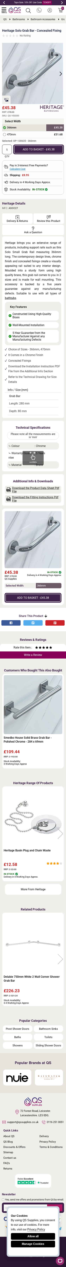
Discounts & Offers (14, 1147)
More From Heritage (33, 889)
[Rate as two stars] (38, 648)
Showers (17, 1045)
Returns (7, 1168)
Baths (17, 1037)
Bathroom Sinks (48, 1028)
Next (62, 2)
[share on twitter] (33, 623)
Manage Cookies (33, 1243)
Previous (4, 2)
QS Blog (8, 1141)
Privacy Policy (47, 1141)
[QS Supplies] (14, 10)
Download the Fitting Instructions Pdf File (35, 499)
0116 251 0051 (55, 1122)
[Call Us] (39, 10)
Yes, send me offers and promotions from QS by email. (34, 1199)
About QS (8, 1136)
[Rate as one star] (36, 648)
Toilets (48, 1037)
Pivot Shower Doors (17, 1028)
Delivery (44, 1136)
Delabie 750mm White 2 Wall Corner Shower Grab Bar (32, 978)
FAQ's (6, 1163)
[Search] (28, 10)
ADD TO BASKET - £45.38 (39, 149)
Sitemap (8, 1152)
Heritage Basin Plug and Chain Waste (27, 850)
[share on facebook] (11, 623)
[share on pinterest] (55, 623)
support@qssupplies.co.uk (23, 1122)
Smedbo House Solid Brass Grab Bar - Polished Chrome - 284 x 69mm (28, 739)
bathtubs (10, 298)
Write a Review (33, 655)
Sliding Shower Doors (48, 1045)
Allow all (33, 1236)
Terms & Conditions (51, 1147)
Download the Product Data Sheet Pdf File (35, 489)
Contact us (9, 1157)
